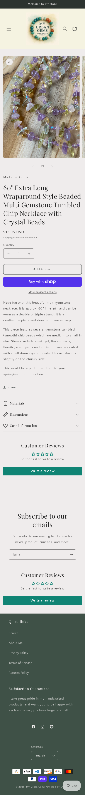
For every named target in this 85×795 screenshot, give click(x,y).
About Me (16, 643)
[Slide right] (52, 166)
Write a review (42, 471)
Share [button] (12, 387)
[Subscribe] (71, 554)
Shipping (8, 238)
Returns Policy (19, 673)
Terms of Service (20, 663)
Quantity (8, 244)
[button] (9, 28)
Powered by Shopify (57, 787)
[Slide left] (33, 166)
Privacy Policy (18, 653)
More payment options (43, 292)
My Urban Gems (35, 787)
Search (14, 633)
